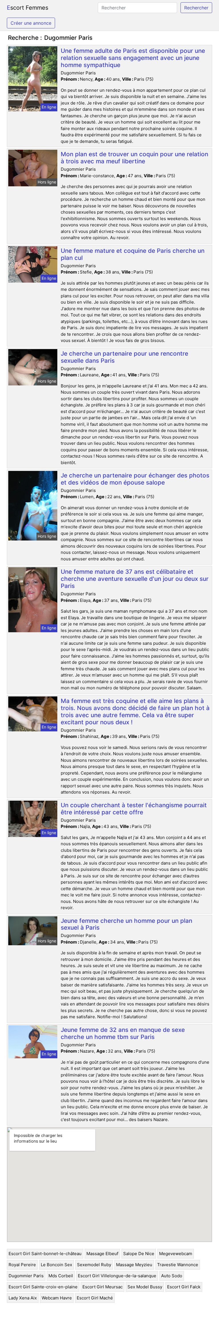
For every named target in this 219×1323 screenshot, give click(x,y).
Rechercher (196, 8)
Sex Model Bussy (144, 1286)
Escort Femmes (27, 7)
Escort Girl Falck (183, 1286)
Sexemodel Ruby (94, 1264)
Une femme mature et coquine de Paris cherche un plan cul (132, 254)
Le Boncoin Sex (56, 1264)
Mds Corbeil (60, 1275)
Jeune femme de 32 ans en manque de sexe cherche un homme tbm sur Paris (123, 1033)
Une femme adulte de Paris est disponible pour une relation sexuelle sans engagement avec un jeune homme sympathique (133, 57)
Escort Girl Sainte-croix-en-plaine (43, 1286)
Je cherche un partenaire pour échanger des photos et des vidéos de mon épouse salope (135, 479)
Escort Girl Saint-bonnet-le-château (45, 1253)
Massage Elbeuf (102, 1253)
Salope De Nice (138, 1253)
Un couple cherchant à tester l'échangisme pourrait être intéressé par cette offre (134, 809)
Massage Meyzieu (134, 1264)
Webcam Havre (57, 1298)
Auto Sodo (171, 1275)
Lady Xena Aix (23, 1298)
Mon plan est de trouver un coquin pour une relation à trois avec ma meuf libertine (134, 158)
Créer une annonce (31, 23)
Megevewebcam (175, 1253)
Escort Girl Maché (95, 1298)
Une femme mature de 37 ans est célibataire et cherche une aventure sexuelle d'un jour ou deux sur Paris (134, 578)
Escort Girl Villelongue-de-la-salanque (117, 1275)
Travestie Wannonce (177, 1264)
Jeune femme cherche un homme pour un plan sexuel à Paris (126, 924)
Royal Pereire (22, 1264)
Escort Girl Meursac (102, 1286)
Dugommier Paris (26, 1275)
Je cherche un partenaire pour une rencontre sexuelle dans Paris (124, 357)
